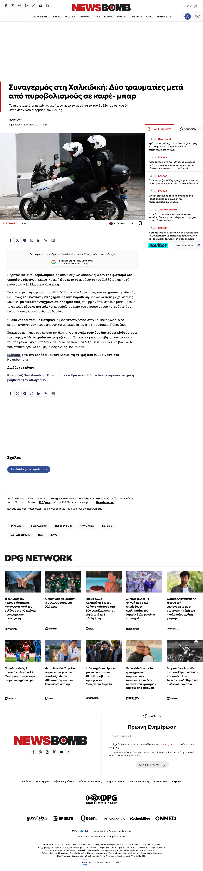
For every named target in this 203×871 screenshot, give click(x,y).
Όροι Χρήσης (42, 781)
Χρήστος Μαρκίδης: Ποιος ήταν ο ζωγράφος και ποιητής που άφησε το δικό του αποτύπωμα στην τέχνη (173, 146)
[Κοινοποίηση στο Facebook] (10, 240)
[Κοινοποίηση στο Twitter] (17, 240)
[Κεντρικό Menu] (198, 16)
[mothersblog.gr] (140, 818)
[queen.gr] (88, 818)
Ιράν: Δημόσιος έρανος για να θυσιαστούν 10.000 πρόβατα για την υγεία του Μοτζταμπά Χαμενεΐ (101, 676)
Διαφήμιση (176, 781)
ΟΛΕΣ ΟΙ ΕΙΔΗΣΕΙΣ (40, 17)
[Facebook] (6, 6)
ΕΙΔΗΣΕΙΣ (107, 526)
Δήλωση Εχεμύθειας (64, 781)
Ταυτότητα (26, 781)
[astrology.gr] (114, 818)
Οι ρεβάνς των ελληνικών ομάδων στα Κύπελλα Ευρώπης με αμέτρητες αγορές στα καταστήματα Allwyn (173, 217)
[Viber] (20, 6)
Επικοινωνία (160, 781)
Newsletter (34, 508)
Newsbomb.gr (17, 359)
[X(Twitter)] (13, 6)
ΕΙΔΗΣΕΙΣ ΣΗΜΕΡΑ (20, 535)
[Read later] (140, 223)
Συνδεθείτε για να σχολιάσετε (29, 469)
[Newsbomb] (51, 741)
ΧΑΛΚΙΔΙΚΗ (16, 526)
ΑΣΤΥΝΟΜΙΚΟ (10, 223)
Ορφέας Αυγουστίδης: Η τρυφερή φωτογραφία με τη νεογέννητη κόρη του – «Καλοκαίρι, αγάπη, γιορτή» (182, 608)
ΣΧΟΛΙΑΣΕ (119, 223)
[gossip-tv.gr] (37, 818)
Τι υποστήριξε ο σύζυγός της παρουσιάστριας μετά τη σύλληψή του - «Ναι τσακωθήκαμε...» (174, 182)
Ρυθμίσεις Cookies (115, 781)
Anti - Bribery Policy (139, 781)
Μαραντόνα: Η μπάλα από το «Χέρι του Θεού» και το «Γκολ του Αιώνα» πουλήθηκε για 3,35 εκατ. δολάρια (182, 676)
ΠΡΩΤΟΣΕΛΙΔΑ (164, 17)
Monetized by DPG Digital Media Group (112, 831)
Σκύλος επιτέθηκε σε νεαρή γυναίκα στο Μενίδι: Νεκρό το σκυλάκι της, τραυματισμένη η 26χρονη (171, 198)
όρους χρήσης (168, 744)
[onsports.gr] (63, 818)
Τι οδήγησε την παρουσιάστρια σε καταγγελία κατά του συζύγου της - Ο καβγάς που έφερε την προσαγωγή (20, 608)
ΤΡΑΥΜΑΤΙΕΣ (87, 526)
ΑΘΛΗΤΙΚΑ (122, 17)
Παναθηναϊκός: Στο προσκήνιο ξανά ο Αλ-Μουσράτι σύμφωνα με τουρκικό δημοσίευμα (20, 674)
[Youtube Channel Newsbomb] (41, 6)
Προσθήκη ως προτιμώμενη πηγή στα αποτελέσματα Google (75, 262)
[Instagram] (27, 6)
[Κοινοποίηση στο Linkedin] (39, 240)
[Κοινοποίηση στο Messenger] (24, 240)
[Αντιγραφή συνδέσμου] (131, 223)
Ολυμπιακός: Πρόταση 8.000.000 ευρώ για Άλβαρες (60, 603)
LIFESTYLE (136, 17)
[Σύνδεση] (187, 16)
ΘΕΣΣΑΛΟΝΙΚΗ (39, 526)
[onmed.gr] (165, 818)
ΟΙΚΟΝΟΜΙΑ (85, 17)
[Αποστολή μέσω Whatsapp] (32, 240)
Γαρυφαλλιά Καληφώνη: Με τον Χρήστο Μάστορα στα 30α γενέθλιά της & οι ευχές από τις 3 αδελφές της (100, 608)
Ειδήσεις (14, 355)
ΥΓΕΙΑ (97, 17)
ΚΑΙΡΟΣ (150, 17)
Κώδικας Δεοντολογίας (90, 781)
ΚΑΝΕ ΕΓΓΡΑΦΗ (149, 764)
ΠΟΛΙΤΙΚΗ (70, 17)
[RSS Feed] (48, 6)
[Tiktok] (34, 6)
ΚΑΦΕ (54, 535)
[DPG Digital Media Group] (101, 799)
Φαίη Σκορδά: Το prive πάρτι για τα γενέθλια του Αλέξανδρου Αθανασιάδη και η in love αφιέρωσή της (60, 676)
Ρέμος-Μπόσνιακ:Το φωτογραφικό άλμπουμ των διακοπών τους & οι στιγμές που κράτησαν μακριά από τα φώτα (141, 678)
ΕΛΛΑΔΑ (57, 17)
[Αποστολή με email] (53, 240)
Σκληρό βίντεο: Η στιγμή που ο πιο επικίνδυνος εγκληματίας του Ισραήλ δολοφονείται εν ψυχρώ (140, 608)
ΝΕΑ (40, 535)
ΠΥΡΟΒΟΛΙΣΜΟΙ (63, 526)
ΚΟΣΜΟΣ (108, 17)
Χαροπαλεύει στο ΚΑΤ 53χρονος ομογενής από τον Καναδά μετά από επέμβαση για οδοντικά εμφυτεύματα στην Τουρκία (172, 165)
